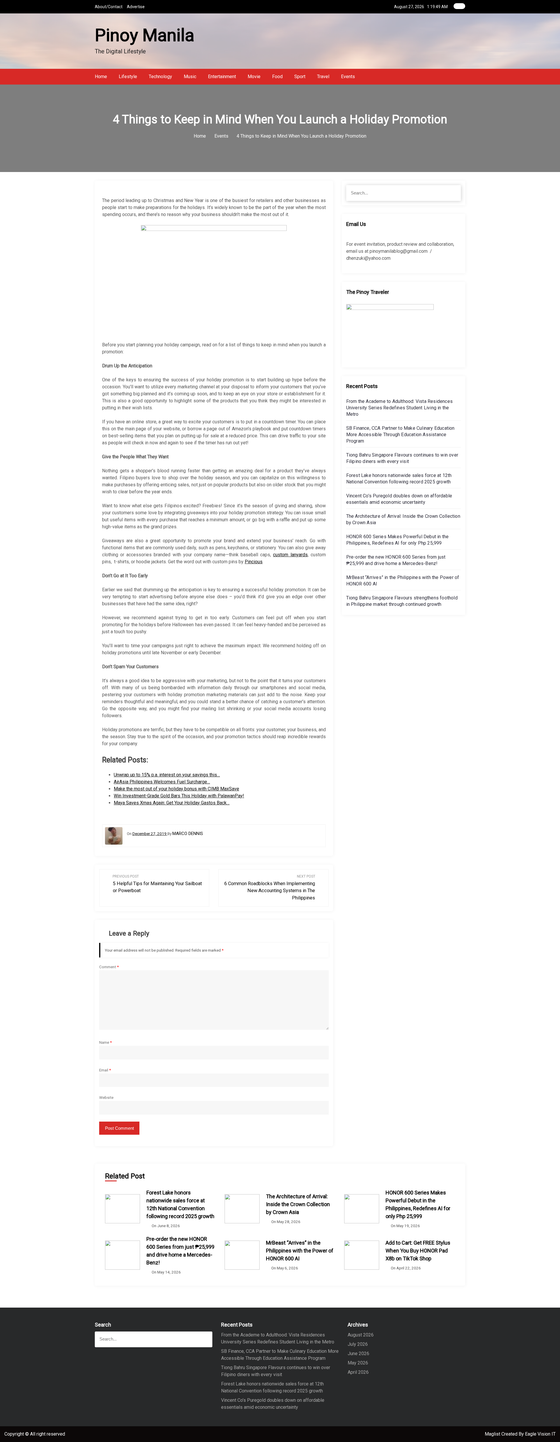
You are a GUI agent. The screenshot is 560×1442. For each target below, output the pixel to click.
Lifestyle (128, 76)
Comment (109, 966)
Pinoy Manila (144, 35)
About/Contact (109, 6)
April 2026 (358, 1372)
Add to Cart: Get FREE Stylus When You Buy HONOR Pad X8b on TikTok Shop (418, 1251)
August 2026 (361, 1335)
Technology (160, 76)
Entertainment (222, 76)
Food (277, 76)
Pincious (253, 561)
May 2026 (358, 1363)
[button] (463, 76)
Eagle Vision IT (540, 1434)
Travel (323, 76)
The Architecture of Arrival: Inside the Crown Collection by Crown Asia (298, 1204)
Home (101, 76)
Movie (254, 76)
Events (348, 76)
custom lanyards (290, 554)
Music (190, 76)
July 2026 (358, 1344)
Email (105, 1070)
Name (105, 1042)
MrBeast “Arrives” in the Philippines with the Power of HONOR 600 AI (299, 1251)
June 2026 (358, 1353)
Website (106, 1097)
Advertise (136, 6)
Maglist (493, 1434)
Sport (299, 76)
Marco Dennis (187, 833)
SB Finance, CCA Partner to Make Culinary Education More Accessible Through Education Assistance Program (400, 434)
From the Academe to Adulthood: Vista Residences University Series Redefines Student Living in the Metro (399, 408)
